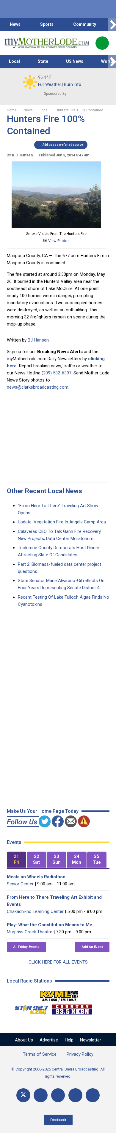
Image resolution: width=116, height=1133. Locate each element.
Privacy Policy (80, 1054)
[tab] (16, 860)
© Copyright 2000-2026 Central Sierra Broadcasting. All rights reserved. (58, 1072)
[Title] (93, 1095)
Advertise (49, 1040)
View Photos (58, 240)
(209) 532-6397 (56, 373)
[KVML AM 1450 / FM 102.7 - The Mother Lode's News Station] (59, 994)
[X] (23, 1095)
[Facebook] (41, 1095)
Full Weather (49, 84)
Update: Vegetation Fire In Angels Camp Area (62, 522)
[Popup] (102, 43)
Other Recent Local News (44, 491)
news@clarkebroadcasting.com (37, 387)
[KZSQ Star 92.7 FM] (28, 1008)
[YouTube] (58, 1095)
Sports (47, 24)
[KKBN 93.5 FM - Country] (72, 1008)
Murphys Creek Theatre (29, 932)
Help (69, 1040)
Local (14, 61)
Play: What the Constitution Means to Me (49, 924)
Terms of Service (40, 1054)
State (43, 61)
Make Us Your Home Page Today (43, 811)
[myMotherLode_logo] (47, 43)
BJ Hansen (38, 340)
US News (74, 61)
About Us (24, 1040)
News (15, 24)
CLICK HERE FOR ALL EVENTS (58, 962)
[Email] (75, 1095)
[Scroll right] (112, 24)
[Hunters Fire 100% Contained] (56, 226)
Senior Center (20, 884)
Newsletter (90, 1040)
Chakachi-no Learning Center (35, 911)
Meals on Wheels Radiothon (36, 876)
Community (84, 24)
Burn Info (72, 84)
